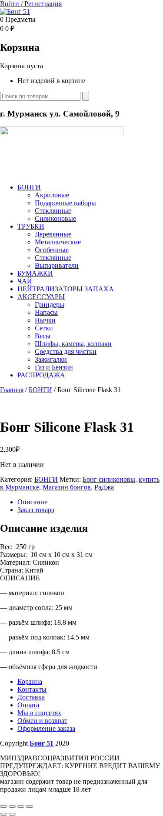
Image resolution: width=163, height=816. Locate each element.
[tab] (90, 502)
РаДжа (104, 487)
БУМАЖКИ (35, 273)
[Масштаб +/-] (3, 806)
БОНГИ (29, 187)
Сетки (44, 328)
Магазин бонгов (67, 487)
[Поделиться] (20, 806)
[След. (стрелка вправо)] (12, 814)
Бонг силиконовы (109, 479)
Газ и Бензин (54, 367)
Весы (42, 336)
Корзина (29, 681)
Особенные (52, 249)
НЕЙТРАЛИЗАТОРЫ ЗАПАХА (65, 289)
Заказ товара (35, 509)
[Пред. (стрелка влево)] (3, 814)
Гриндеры (49, 304)
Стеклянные (53, 210)
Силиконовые (55, 218)
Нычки (45, 320)
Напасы (46, 312)
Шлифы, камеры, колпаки (73, 343)
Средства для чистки (65, 351)
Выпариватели (57, 265)
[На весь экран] (12, 806)
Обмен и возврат (42, 720)
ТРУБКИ (30, 226)
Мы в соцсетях (39, 712)
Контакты (32, 689)
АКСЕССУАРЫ (41, 296)
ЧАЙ (24, 281)
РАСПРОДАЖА (41, 375)
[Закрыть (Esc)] (29, 806)
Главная (11, 389)
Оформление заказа (46, 728)
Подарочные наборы (65, 202)
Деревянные (53, 234)
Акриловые (52, 195)
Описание (32, 502)
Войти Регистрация (31, 3)
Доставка (31, 697)
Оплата (28, 705)
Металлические (58, 242)
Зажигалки (51, 359)
